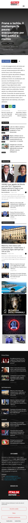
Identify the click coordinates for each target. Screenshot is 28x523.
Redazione (15, 46)
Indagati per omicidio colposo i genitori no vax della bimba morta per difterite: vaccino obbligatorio (17, 148)
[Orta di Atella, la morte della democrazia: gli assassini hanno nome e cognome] (5, 424)
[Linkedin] (13, 106)
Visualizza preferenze (14, 517)
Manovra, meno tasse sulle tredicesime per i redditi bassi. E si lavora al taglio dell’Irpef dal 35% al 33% (13, 248)
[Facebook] (3, 106)
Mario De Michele (6, 192)
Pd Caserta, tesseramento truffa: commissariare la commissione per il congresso (17, 441)
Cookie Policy (18, 520)
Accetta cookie (14, 509)
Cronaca (4, 43)
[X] (6, 106)
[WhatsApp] (10, 106)
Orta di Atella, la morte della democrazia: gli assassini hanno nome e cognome (18, 424)
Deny (14, 513)
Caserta (3, 181)
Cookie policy (9, 520)
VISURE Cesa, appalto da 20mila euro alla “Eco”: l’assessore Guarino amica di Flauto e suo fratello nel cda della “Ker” (13, 187)
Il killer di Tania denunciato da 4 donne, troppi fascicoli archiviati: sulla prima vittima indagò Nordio (18, 369)
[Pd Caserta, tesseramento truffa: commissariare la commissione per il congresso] (5, 442)
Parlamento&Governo (6, 243)
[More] (19, 61)
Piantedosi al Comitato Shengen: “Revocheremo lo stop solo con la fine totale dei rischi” (18, 275)
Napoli (11, 43)
